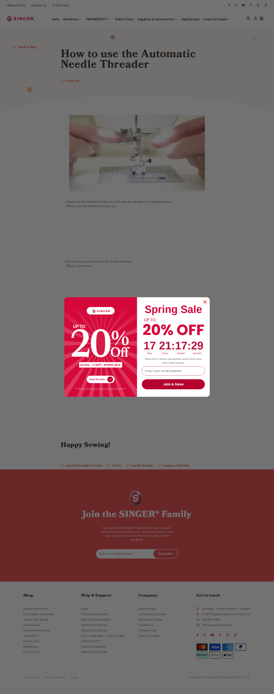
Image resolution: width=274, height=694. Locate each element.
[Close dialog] (205, 302)
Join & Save (173, 384)
